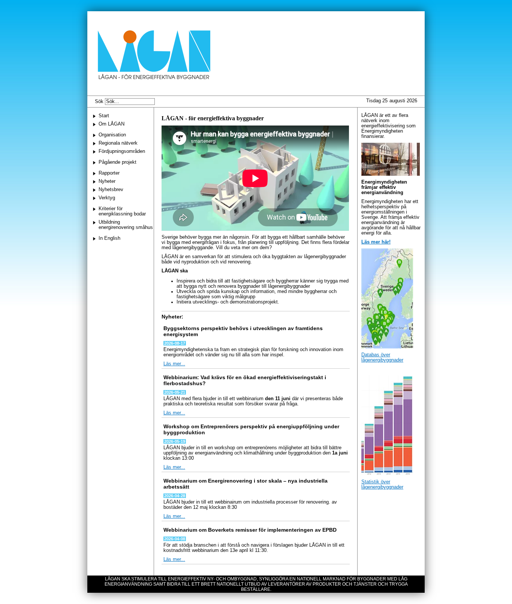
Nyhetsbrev (111, 189)
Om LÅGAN (111, 124)
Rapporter (109, 173)
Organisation (112, 135)
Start (104, 115)
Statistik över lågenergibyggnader (382, 484)
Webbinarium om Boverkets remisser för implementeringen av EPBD (250, 530)
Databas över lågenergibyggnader (382, 357)
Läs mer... (174, 363)
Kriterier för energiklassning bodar (122, 211)
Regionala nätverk (118, 143)
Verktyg (107, 197)
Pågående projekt (117, 162)
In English (109, 238)
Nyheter (107, 181)
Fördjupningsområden (122, 151)
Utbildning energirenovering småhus (126, 225)
